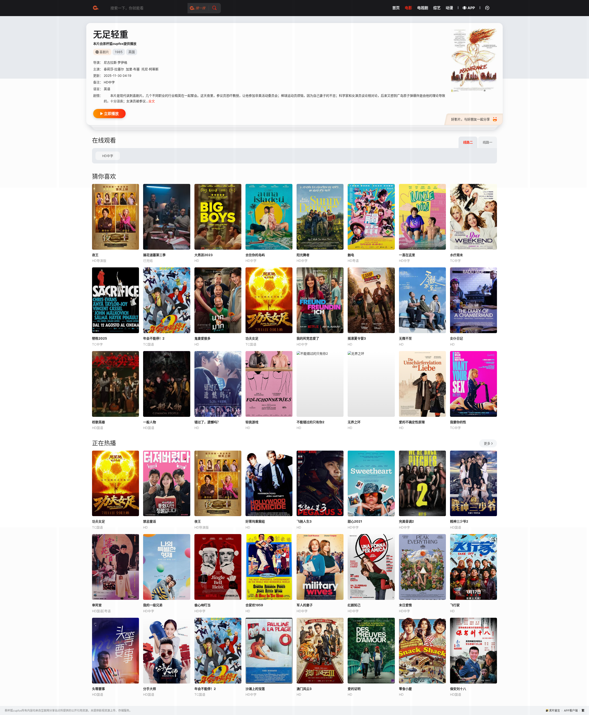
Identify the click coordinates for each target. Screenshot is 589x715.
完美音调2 (406, 521)
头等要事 (98, 689)
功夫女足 (251, 338)
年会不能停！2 (154, 338)
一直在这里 (407, 255)
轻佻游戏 (251, 422)
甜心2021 (355, 521)
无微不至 (405, 338)
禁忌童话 (149, 521)
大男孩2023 (203, 255)
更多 (487, 443)
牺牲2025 (99, 338)
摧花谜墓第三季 (154, 255)
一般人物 (149, 422)
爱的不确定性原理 (412, 422)
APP (471, 8)
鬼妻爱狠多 (202, 338)
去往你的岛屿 (255, 255)
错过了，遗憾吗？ (207, 422)
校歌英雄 (98, 422)
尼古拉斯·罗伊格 (115, 62)
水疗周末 (456, 255)
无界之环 (354, 422)
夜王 (95, 255)
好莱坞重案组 (255, 521)
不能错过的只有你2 (310, 422)
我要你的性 (458, 422)
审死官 (97, 605)
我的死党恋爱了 (308, 338)
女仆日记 (456, 338)
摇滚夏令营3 (357, 338)
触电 (351, 255)
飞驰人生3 (304, 521)
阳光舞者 (303, 255)
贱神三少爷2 (459, 521)
